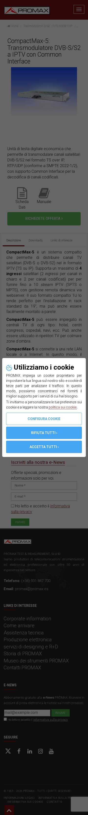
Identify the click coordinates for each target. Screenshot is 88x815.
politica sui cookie (63, 407)
